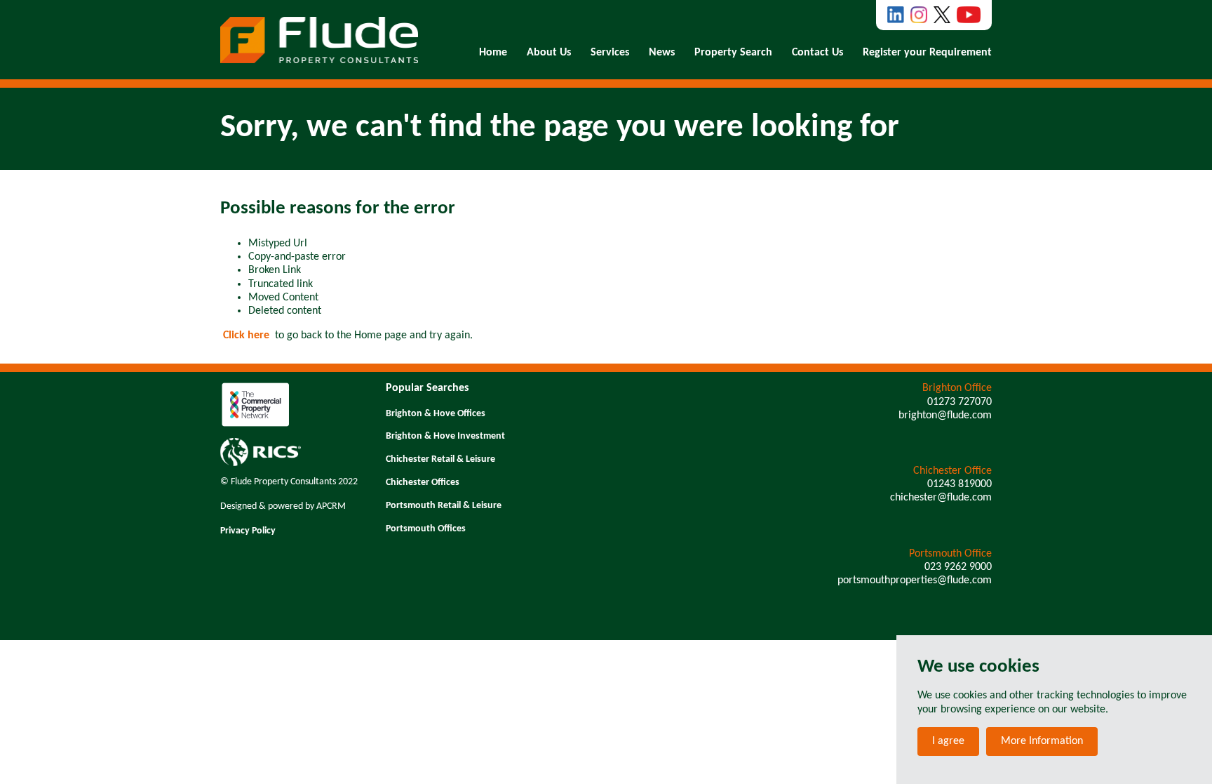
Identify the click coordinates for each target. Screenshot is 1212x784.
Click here (246, 335)
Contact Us (817, 52)
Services (610, 52)
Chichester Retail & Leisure (440, 459)
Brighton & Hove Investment (445, 436)
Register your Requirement (927, 52)
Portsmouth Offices (426, 529)
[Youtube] (969, 14)
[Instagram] (918, 14)
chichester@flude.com (941, 497)
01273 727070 (959, 402)
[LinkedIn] (895, 14)
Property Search (733, 52)
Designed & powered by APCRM (283, 506)
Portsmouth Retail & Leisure (443, 505)
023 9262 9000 (958, 567)
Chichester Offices (422, 482)
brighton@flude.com (945, 415)
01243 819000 (959, 484)
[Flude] (319, 40)
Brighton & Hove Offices (435, 413)
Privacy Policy (248, 531)
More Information (1042, 741)
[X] (942, 14)
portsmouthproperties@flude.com (914, 580)
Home (493, 52)
